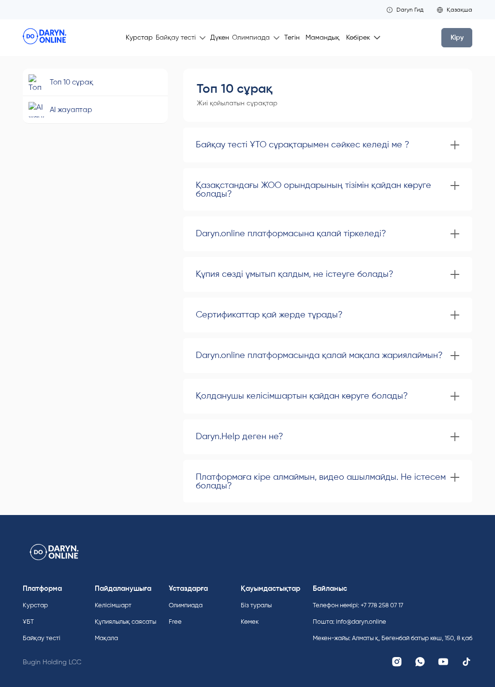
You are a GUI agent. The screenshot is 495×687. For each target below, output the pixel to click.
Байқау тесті (41, 638)
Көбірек (358, 37)
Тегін (292, 37)
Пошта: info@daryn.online (349, 621)
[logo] (44, 37)
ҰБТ (28, 621)
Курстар (139, 37)
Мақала (106, 638)
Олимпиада (186, 605)
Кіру (457, 37)
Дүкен (219, 37)
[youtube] (443, 662)
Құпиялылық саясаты (125, 621)
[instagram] (397, 662)
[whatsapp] (420, 662)
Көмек (250, 621)
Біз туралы (256, 605)
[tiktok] (466, 662)
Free (175, 621)
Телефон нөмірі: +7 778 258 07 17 (358, 605)
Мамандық (322, 37)
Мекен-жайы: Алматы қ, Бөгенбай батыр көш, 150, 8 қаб (392, 638)
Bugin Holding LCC (52, 662)
